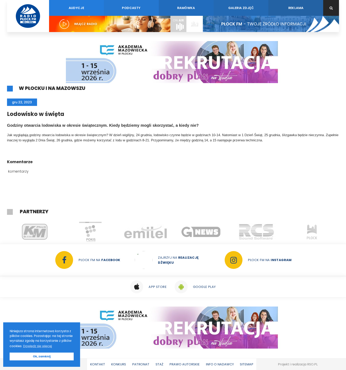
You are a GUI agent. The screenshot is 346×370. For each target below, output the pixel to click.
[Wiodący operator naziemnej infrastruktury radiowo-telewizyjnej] (90, 232)
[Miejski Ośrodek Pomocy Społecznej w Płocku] (312, 232)
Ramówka (186, 8)
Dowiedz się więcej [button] (37, 346)
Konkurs (118, 364)
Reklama (296, 8)
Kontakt (97, 364)
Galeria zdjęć (241, 8)
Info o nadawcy (220, 364)
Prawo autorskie (184, 364)
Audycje (76, 8)
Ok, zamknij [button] (42, 356)
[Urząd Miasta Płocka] (256, 232)
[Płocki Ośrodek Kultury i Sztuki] (34, 232)
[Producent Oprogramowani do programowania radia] (201, 232)
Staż (159, 364)
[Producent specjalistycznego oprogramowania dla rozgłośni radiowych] (145, 232)
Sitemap (246, 364)
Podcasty (131, 8)
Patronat (140, 364)
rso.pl (312, 364)
